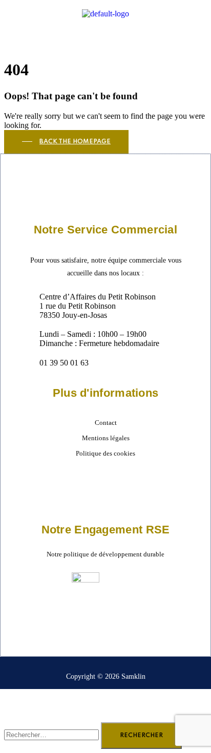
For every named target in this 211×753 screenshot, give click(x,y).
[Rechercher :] (52, 734)
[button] (105, 31)
